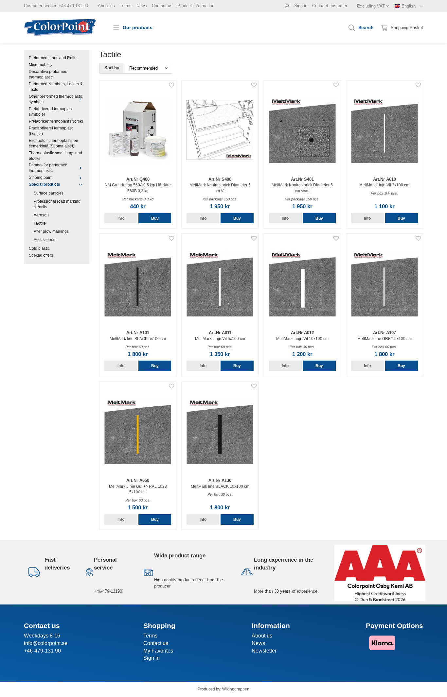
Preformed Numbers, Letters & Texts (55, 87)
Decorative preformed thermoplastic (48, 74)
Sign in (300, 5)
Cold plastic (39, 248)
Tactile (40, 223)
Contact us (162, 5)
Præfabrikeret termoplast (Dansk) (51, 131)
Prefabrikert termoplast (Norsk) (56, 121)
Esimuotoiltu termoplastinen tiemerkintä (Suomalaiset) (53, 143)
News (141, 5)
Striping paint (40, 177)
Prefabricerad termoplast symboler (51, 111)
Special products (44, 184)
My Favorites (158, 651)
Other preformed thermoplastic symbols (56, 99)
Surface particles (48, 193)
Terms (126, 5)
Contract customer (329, 5)
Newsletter (264, 651)
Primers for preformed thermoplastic (48, 168)
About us (106, 5)
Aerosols (41, 215)
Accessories (44, 239)
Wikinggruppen (235, 689)
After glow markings (51, 231)
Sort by (111, 67)
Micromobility (40, 64)
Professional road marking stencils (57, 204)
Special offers (41, 255)
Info (120, 218)
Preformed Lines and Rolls (52, 58)
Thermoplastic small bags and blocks (55, 156)
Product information (195, 5)
